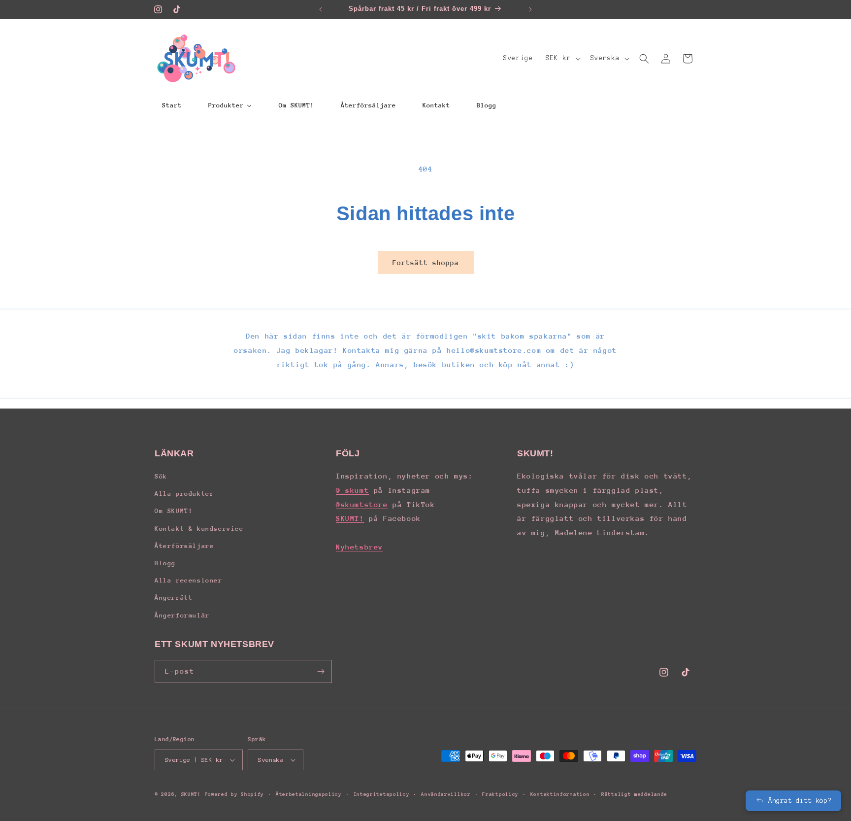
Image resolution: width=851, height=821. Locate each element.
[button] (644, 58)
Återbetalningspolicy (309, 794)
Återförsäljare (184, 545)
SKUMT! (350, 518)
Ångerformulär (182, 615)
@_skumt (352, 490)
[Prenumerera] (320, 671)
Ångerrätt (174, 597)
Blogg (165, 563)
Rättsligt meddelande (634, 794)
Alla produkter (184, 493)
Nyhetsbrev (359, 547)
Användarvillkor (446, 794)
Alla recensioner (189, 580)
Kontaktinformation (560, 794)
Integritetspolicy (382, 794)
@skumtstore (362, 504)
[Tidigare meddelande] (320, 9)
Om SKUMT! (174, 510)
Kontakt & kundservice (199, 528)
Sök (161, 476)
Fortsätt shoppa (426, 263)
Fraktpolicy (500, 794)
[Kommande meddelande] (530, 9)
